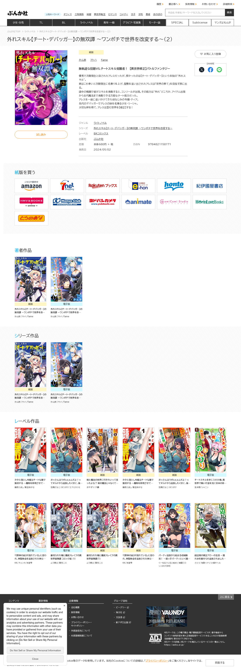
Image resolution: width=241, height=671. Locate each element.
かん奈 (82, 60)
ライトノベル (100, 123)
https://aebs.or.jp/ (174, 645)
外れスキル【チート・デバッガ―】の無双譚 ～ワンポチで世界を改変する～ (133, 128)
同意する (220, 662)
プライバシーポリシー (157, 661)
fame (104, 60)
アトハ (93, 60)
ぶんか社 (98, 139)
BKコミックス (101, 133)
